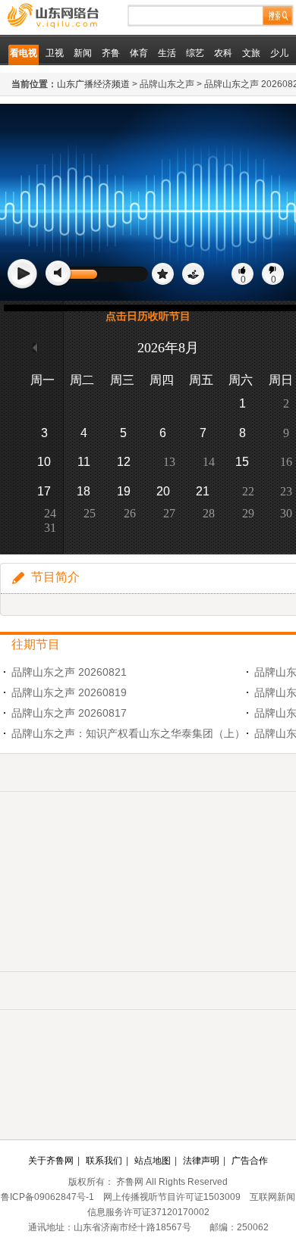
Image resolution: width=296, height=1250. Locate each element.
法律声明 (201, 1160)
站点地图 (152, 1160)
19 (124, 491)
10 (44, 461)
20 (163, 491)
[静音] (59, 274)
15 (242, 461)
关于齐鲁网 (51, 1160)
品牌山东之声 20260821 (69, 672)
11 (83, 461)
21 (202, 491)
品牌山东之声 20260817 (69, 713)
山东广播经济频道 (93, 84)
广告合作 (249, 1160)
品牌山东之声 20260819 (69, 692)
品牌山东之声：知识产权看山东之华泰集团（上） (128, 733)
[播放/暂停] (23, 274)
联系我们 (104, 1160)
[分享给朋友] (193, 274)
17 (44, 491)
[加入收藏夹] (163, 274)
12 (124, 461)
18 (83, 491)
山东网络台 (87, 16)
